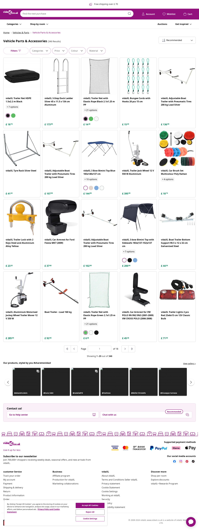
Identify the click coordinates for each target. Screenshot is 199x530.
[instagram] (180, 461)
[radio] (8, 115)
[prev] (74, 349)
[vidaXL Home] (10, 12)
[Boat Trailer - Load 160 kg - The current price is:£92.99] (60, 290)
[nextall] (131, 349)
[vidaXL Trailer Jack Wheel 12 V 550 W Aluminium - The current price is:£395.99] (138, 148)
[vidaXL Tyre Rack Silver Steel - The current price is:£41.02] (22, 148)
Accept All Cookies (90, 505)
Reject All (90, 512)
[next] (125, 349)
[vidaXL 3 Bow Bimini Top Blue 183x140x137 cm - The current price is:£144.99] (99, 148)
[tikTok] (193, 461)
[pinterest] (187, 461)
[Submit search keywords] (129, 13)
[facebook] (174, 461)
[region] (55, 513)
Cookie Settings (110, 491)
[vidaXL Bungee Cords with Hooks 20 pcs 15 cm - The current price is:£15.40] (138, 76)
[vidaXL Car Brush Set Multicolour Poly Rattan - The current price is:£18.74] (177, 148)
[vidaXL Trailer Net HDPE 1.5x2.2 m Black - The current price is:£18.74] (22, 76)
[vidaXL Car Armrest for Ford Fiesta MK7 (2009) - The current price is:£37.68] (60, 217)
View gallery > (189, 363)
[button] (27, 382)
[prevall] (67, 349)
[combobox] (76, 13)
